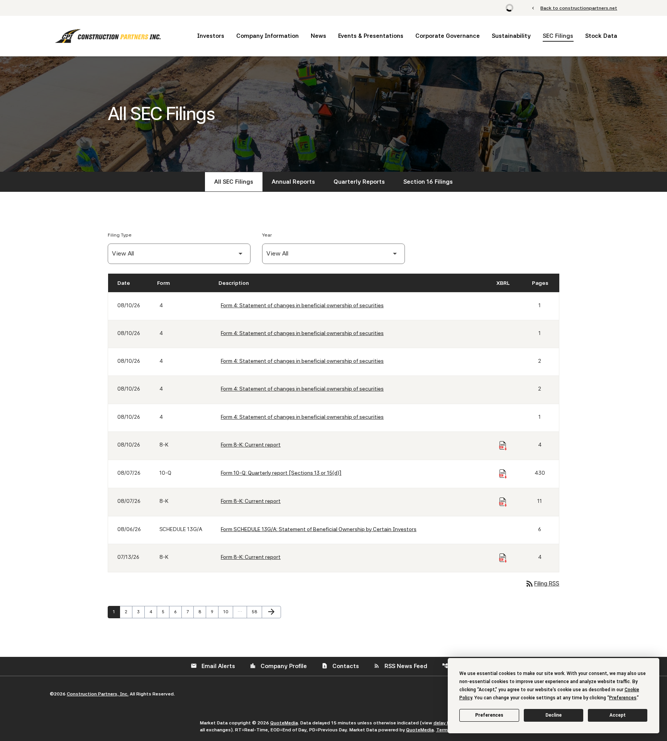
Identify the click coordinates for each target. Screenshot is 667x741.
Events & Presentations (370, 35)
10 (228, 611)
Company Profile (278, 666)
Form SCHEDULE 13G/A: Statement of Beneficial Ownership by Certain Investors (318, 529)
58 (256, 611)
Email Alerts (213, 666)
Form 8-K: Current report (251, 445)
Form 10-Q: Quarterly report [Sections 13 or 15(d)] (281, 473)
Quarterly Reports (359, 181)
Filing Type (120, 235)
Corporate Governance (447, 35)
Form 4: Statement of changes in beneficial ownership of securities (302, 305)
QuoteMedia (284, 723)
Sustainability (511, 35)
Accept (617, 715)
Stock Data (601, 35)
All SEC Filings (233, 181)
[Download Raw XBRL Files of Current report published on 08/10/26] (503, 445)
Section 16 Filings (428, 181)
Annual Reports (293, 181)
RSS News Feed (400, 666)
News (318, 35)
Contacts (340, 666)
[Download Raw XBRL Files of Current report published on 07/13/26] (503, 558)
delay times (446, 723)
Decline (553, 715)
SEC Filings (558, 35)
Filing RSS (542, 583)
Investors (210, 35)
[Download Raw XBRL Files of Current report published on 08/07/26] (503, 502)
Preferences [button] (623, 697)
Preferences (489, 715)
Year (267, 235)
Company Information (267, 35)
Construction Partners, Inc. (98, 694)
